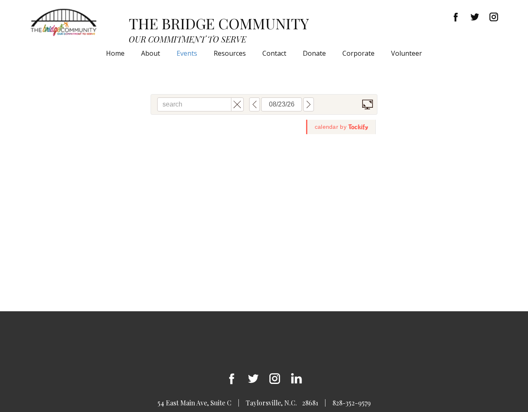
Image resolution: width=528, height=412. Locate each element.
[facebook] (455, 17)
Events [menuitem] (187, 53)
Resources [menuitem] (230, 53)
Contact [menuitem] (274, 53)
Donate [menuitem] (314, 53)
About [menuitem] (150, 53)
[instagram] (274, 378)
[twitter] (253, 378)
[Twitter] (474, 17)
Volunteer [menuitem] (406, 53)
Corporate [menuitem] (358, 53)
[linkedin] (296, 378)
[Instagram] (493, 17)
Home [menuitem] (115, 53)
